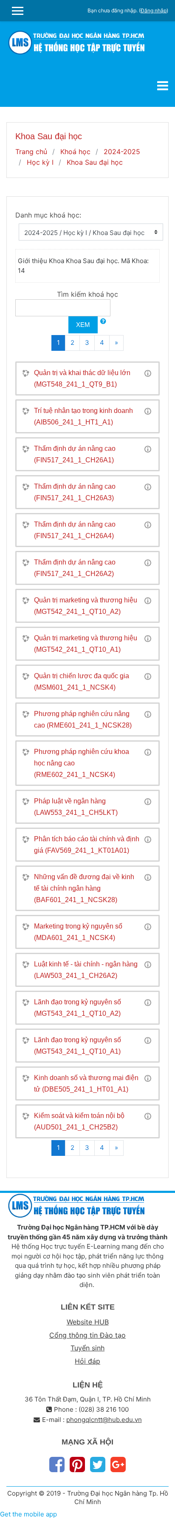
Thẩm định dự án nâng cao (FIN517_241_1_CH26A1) (75, 454)
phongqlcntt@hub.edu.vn (104, 1420)
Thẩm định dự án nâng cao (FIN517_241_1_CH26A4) (75, 530)
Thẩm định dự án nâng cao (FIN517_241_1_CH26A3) (75, 492)
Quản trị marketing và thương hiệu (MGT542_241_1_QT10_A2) (85, 605)
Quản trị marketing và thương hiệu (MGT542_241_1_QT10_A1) (85, 643)
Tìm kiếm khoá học (87, 294)
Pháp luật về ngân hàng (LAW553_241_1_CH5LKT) (76, 806)
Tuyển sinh (87, 1348)
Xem (83, 324)
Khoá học (75, 151)
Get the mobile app (28, 1514)
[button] (103, 321)
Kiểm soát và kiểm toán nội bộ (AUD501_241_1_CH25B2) (79, 1121)
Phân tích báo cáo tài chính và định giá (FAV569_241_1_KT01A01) (86, 844)
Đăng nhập (154, 10)
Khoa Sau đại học (95, 162)
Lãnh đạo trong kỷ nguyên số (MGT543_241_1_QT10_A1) (77, 1045)
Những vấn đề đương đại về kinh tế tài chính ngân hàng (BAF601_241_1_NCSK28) (84, 888)
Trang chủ (31, 151)
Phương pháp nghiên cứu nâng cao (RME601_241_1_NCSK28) (83, 719)
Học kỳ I (40, 162)
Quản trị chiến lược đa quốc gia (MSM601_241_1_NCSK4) (81, 681)
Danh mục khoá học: (48, 215)
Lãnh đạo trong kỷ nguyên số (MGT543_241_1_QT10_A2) (77, 1007)
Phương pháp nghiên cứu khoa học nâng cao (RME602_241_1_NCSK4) (81, 763)
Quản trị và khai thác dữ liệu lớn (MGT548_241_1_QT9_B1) (82, 378)
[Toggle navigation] (163, 85)
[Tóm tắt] (147, 373)
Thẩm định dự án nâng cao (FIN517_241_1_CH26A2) (75, 568)
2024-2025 (122, 151)
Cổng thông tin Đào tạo (87, 1335)
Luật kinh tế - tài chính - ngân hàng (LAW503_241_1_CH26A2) (86, 969)
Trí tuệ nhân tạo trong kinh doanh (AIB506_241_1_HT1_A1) (83, 416)
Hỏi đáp (87, 1361)
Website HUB (88, 1322)
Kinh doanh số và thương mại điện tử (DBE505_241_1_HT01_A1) (86, 1083)
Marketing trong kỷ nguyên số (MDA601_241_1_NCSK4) (78, 932)
